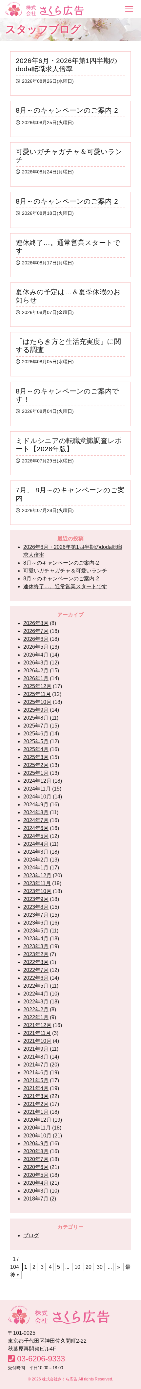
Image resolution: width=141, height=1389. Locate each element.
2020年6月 (36, 1167)
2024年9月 (36, 804)
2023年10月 (37, 891)
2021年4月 (36, 1088)
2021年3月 (36, 1096)
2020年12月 (37, 1120)
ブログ (31, 1235)
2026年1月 (36, 678)
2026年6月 (36, 639)
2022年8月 (36, 962)
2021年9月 (36, 1049)
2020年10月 (37, 1135)
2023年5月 (36, 930)
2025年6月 (36, 733)
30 (100, 1267)
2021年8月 (36, 1057)
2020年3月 (36, 1191)
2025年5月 (36, 741)
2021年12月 (37, 1025)
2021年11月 (37, 1033)
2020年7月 (36, 1159)
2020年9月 (36, 1143)
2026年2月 (36, 670)
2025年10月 (37, 702)
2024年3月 (36, 852)
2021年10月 (37, 1041)
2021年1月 (36, 1112)
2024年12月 (37, 781)
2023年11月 (37, 883)
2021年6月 (36, 1072)
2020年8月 (36, 1151)
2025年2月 (36, 765)
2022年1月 (36, 1017)
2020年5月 (36, 1175)
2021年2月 (36, 1104)
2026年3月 (36, 662)
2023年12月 (37, 875)
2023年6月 (36, 923)
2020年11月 (37, 1128)
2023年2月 (36, 954)
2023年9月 (36, 899)
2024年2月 (36, 860)
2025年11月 (37, 694)
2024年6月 (36, 828)
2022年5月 (36, 986)
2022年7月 (36, 970)
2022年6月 (36, 978)
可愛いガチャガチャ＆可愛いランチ (65, 570)
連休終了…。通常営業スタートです (65, 586)
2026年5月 (36, 647)
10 (77, 1267)
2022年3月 (36, 1001)
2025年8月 (36, 718)
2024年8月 (36, 812)
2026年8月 (36, 623)
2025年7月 (36, 725)
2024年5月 (36, 836)
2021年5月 (36, 1080)
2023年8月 (36, 907)
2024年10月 (37, 796)
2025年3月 (36, 757)
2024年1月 (36, 867)
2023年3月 (36, 946)
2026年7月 (36, 631)
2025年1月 (36, 773)
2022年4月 (36, 994)
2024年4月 (36, 844)
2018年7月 (36, 1198)
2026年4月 (36, 655)
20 (88, 1267)
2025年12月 (37, 686)
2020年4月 (36, 1183)
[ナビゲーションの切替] (129, 9)
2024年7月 (36, 820)
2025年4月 (36, 749)
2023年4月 (36, 938)
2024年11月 (37, 789)
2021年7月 (36, 1064)
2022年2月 (36, 1009)
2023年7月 (36, 915)
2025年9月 (36, 710)
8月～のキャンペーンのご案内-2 (61, 563)
